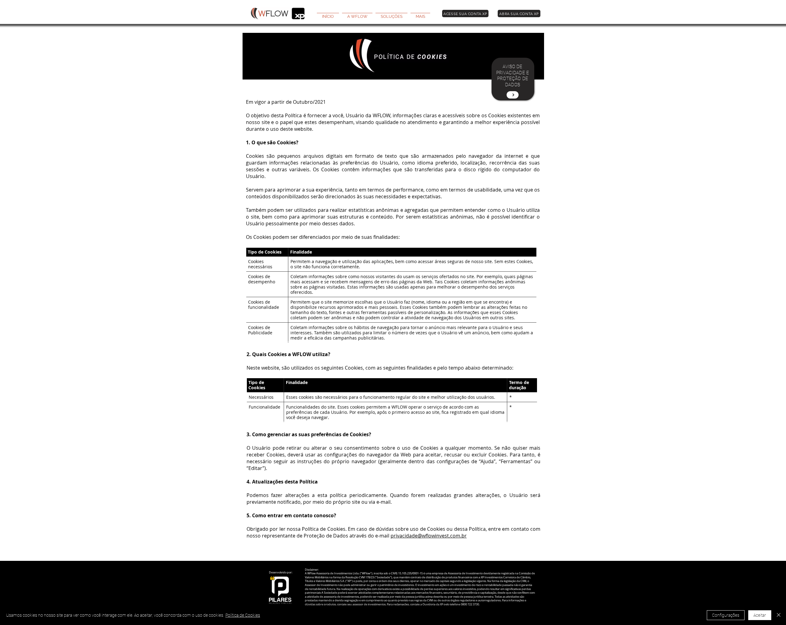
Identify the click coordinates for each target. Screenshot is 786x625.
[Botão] (513, 95)
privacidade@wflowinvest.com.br (429, 535)
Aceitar (759, 615)
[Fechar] (778, 615)
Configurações (725, 615)
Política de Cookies (242, 615)
